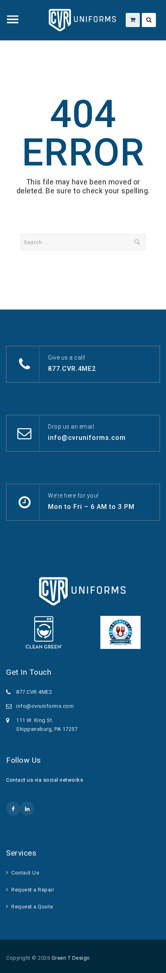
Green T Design (71, 958)
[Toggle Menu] (13, 19)
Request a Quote (32, 907)
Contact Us (25, 873)
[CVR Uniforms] (83, 20)
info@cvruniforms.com (87, 438)
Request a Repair (32, 890)
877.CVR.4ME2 (72, 368)
